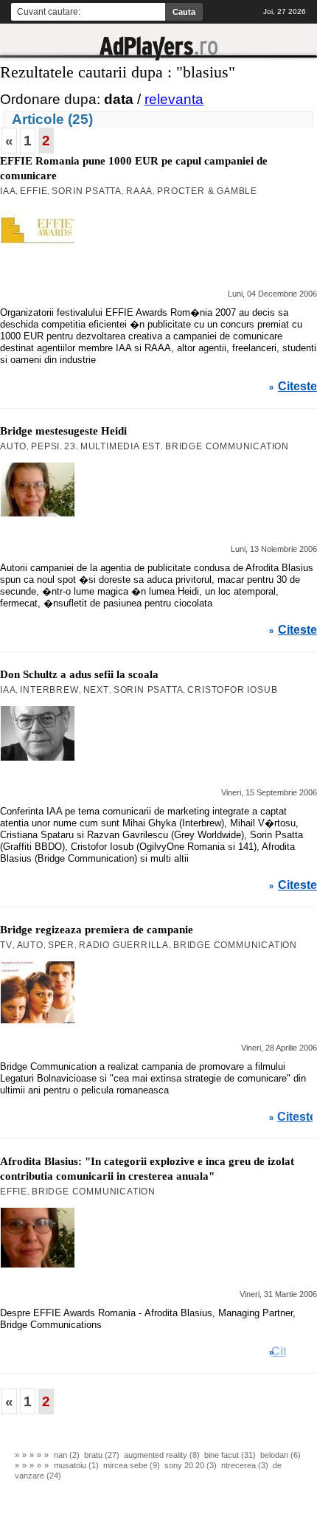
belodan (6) (280, 1454)
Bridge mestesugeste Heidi (63, 431)
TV (6, 945)
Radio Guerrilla (124, 945)
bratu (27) (101, 1454)
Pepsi (45, 446)
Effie (33, 191)
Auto (13, 446)
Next (96, 689)
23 (70, 446)
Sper (61, 945)
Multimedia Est (120, 446)
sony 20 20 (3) (190, 1465)
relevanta (173, 99)
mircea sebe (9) (131, 1465)
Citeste (297, 387)
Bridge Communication (227, 446)
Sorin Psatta (87, 191)
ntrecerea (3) (244, 1465)
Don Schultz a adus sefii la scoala (79, 674)
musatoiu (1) (76, 1465)
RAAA (139, 191)
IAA (7, 191)
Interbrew (49, 689)
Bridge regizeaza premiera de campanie (96, 930)
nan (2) (67, 1454)
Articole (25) (52, 119)
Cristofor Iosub (232, 689)
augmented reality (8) (162, 1454)
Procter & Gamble (207, 191)
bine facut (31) (230, 1454)
